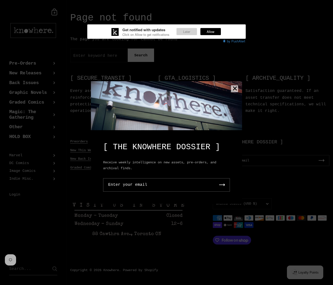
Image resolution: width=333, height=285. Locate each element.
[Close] (234, 89)
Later (186, 31)
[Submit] (222, 185)
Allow (210, 31)
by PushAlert (236, 41)
